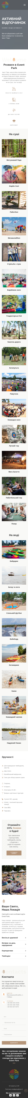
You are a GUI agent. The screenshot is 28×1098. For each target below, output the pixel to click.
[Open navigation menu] (24, 4)
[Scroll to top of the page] (26, 1091)
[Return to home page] (5, 5)
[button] (14, 853)
